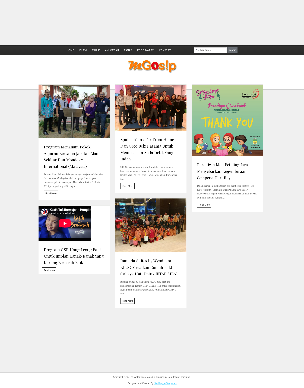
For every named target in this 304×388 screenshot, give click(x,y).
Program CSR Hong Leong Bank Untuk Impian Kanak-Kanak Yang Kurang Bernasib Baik (74, 256)
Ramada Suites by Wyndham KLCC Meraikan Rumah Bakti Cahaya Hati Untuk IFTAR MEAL (149, 267)
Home (70, 50)
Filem (83, 50)
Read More (50, 193)
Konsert (165, 50)
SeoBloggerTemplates (165, 383)
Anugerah (112, 50)
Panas (128, 50)
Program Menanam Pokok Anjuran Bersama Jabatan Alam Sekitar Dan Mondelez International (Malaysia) (72, 156)
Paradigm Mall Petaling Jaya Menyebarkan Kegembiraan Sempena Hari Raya (222, 171)
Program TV (145, 50)
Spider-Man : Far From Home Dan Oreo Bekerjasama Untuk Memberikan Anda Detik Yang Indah (147, 149)
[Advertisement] (85, 22)
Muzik (96, 50)
